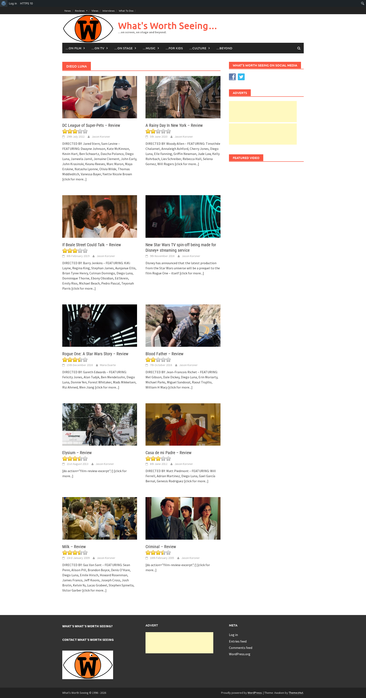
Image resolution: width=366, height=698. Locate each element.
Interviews (109, 10)
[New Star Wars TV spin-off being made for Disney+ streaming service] (183, 216)
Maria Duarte (108, 365)
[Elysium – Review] (99, 424)
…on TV (97, 48)
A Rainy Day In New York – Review (174, 125)
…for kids (174, 48)
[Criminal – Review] (183, 518)
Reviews (80, 10)
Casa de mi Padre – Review (168, 452)
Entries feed (238, 641)
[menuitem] (3, 3)
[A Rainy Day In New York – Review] (183, 97)
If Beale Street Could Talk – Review (91, 244)
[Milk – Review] (99, 518)
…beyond (224, 48)
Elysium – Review (77, 452)
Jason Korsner (101, 136)
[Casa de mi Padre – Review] (183, 424)
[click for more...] (74, 179)
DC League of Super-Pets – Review (91, 125)
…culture (197, 48)
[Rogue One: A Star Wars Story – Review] (99, 325)
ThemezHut (296, 693)
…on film (73, 48)
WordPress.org (239, 654)
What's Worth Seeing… (168, 25)
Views (95, 10)
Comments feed (240, 647)
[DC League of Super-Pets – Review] (99, 97)
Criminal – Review (161, 546)
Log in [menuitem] (13, 3)
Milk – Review (74, 546)
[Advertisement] (263, 111)
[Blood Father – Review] (183, 325)
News (67, 10)
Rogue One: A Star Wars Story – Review (95, 353)
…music (149, 48)
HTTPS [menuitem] (26, 3)
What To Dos (126, 10)
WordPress (255, 693)
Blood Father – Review (164, 353)
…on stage (123, 48)
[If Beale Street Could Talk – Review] (99, 216)
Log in (233, 635)
